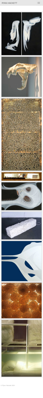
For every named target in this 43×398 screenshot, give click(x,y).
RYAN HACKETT (9, 2)
